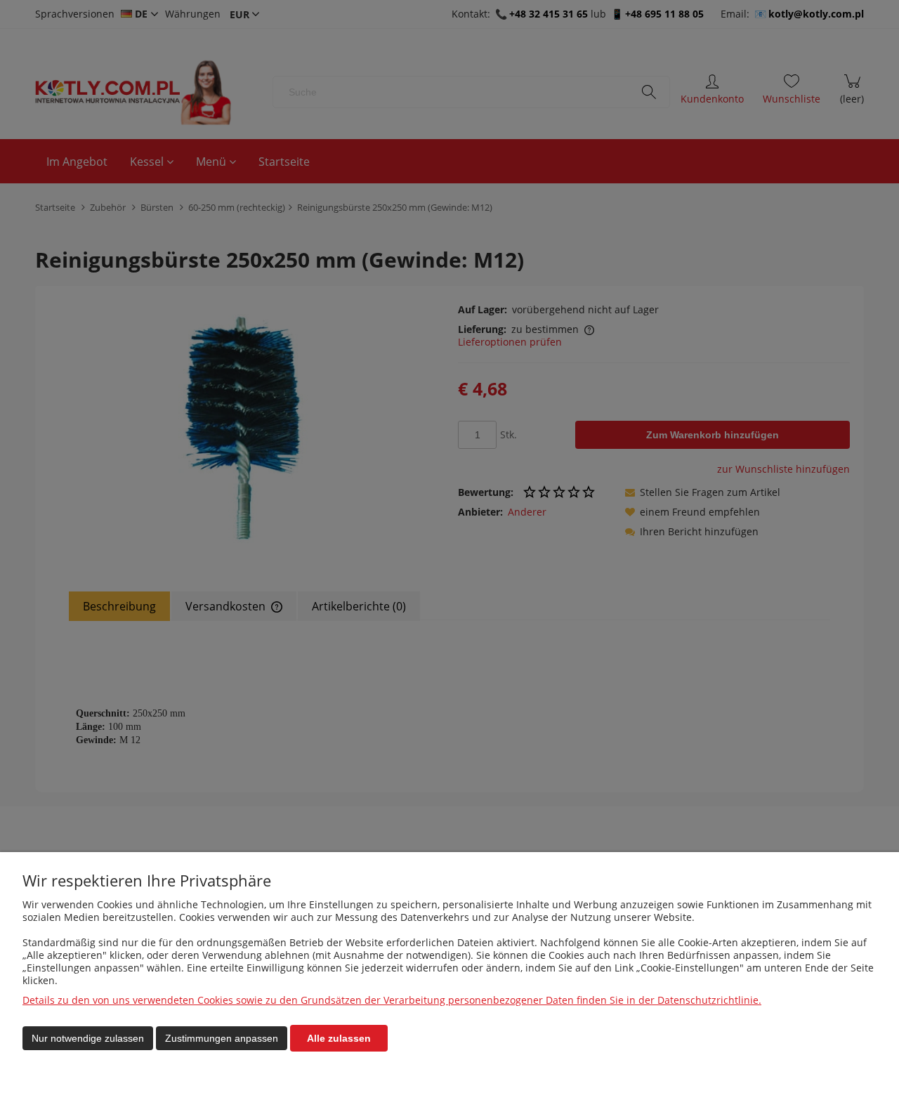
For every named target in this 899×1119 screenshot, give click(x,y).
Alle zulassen (339, 1038)
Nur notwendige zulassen (88, 1038)
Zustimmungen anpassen (221, 1038)
